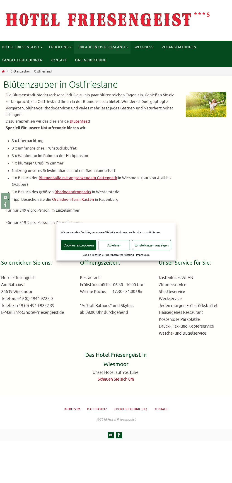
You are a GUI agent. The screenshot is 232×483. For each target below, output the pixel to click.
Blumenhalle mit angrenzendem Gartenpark (78, 178)
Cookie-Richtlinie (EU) (130, 409)
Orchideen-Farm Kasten (73, 199)
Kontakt (161, 409)
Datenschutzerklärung (120, 255)
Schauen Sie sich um (116, 379)
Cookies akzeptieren (78, 245)
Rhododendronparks (73, 192)
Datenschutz (97, 409)
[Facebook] (4, 204)
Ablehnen (114, 245)
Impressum (143, 255)
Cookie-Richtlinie (93, 255)
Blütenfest (79, 121)
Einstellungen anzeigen (152, 245)
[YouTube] (4, 197)
